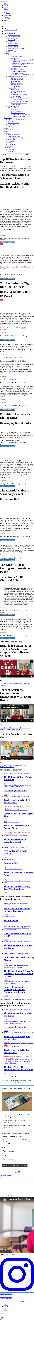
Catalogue (7, 18)
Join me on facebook (6, 1175)
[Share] (4, 1313)
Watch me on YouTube (7, 1196)
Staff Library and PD (17, 96)
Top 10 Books (15, 61)
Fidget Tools (11, 124)
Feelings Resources (17, 79)
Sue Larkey (3, 1)
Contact (6, 12)
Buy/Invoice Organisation (8, 242)
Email (4, 1156)
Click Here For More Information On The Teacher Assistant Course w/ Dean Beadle (15, 728)
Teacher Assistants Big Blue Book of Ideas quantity (15, 336)
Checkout (10, 151)
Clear (17, 440)
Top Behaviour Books (18, 65)
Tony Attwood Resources (19, 103)
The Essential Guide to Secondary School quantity (15, 536)
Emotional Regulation (17, 78)
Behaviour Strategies (14, 136)
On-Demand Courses (14, 35)
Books (9, 126)
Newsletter (7, 13)
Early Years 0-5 (15, 109)
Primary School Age (17, 111)
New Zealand (12, 51)
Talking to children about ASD (20, 98)
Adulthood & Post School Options (21, 114)
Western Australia (13, 45)
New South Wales (13, 38)
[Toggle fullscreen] (2, 1313)
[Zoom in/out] (1, 1313)
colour (2, 440)
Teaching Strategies (13, 134)
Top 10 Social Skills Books (19, 66)
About (6, 20)
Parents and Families (17, 70)
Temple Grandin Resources (19, 101)
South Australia (12, 43)
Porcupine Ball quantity (7, 558)
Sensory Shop (8, 118)
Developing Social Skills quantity (10, 484)
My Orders (11, 146)
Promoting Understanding (15, 138)
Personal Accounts (16, 83)
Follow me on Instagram (7, 1254)
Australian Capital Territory (16, 48)
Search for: (3, 154)
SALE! (6, 31)
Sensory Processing (17, 84)
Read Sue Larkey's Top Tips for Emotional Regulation (16, 999)
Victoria (10, 41)
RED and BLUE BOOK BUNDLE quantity (13, 406)
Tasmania (10, 50)
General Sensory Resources (16, 119)
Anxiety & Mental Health (19, 71)
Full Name (5, 1148)
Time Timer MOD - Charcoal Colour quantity (13, 636)
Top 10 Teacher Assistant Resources (22, 63)
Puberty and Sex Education (19, 94)
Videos (6, 17)
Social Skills (11, 139)
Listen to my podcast (6, 1297)
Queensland (11, 40)
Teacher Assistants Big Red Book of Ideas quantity (15, 275)
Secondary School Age (18, 113)
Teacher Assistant (16, 99)
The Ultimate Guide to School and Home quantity (15, 238)
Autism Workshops (9, 33)
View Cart (7, 147)
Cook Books (15, 89)
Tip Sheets (7, 133)
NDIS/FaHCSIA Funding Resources (22, 74)
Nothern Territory (13, 46)
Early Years (11, 141)
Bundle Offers (15, 58)
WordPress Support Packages (9, 1301)
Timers (6, 128)
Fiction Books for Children (19, 91)
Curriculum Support (17, 73)
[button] (14, 357)
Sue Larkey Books (16, 56)
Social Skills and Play (17, 86)
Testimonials (7, 15)
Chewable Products (13, 123)
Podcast (6, 28)
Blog (5, 131)
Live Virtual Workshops (15, 36)
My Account (7, 143)
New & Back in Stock (10, 30)
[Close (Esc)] (6, 1313)
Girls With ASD (16, 81)
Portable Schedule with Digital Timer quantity (13, 442)
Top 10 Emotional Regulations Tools (22, 60)
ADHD (13, 68)
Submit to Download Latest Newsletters (15, 1165)
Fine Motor (14, 93)
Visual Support (15, 104)
